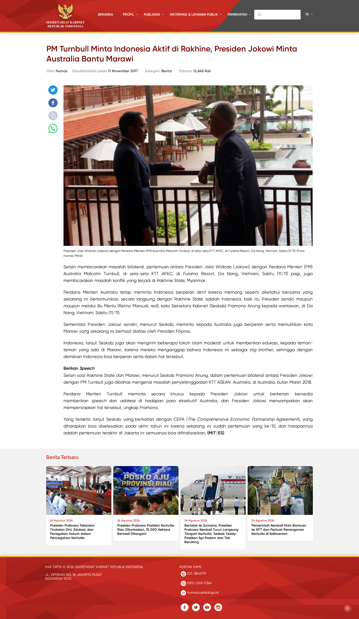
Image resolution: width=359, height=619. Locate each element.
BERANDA (105, 14)
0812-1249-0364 (199, 583)
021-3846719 (196, 573)
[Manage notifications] (347, 608)
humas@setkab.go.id (202, 592)
